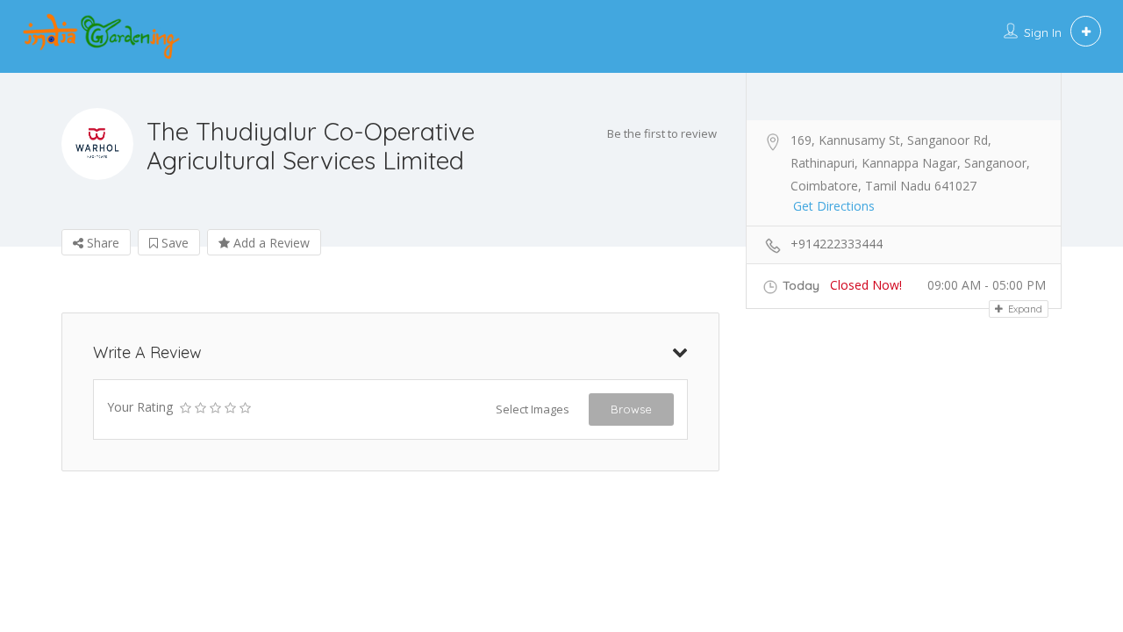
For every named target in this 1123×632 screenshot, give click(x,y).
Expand (1023, 309)
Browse (631, 409)
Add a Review (270, 242)
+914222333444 (836, 243)
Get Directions (834, 206)
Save (173, 242)
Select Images (532, 409)
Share (101, 242)
